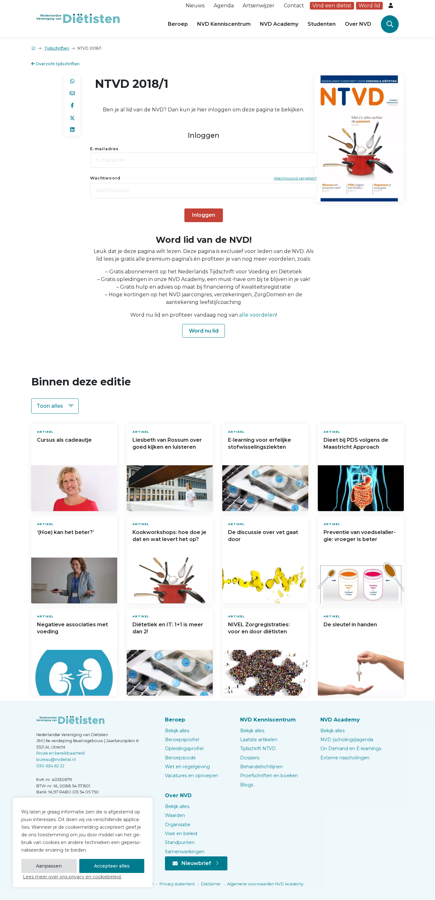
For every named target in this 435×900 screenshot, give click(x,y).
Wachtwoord (105, 178)
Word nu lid (203, 331)
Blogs (246, 785)
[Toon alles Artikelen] (55, 406)
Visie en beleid (181, 833)
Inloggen (203, 215)
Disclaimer (210, 884)
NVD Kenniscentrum (224, 24)
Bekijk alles (177, 731)
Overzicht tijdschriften (57, 63)
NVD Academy (279, 24)
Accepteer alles (112, 866)
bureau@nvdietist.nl (56, 759)
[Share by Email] (72, 94)
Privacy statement (177, 884)
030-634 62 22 (50, 765)
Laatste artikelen (258, 739)
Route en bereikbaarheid (60, 753)
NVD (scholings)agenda (346, 739)
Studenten (322, 24)
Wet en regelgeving (187, 767)
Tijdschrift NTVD (258, 748)
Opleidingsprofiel (184, 748)
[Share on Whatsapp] (72, 81)
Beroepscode (180, 758)
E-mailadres (104, 148)
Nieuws (195, 6)
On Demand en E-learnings (350, 748)
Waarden (175, 815)
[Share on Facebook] (72, 106)
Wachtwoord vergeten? (295, 178)
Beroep (178, 24)
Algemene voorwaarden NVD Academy (264, 884)
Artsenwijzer (259, 6)
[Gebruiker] (391, 6)
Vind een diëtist (332, 6)
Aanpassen (49, 866)
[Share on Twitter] (72, 118)
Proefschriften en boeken (269, 775)
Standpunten (180, 842)
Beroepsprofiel (182, 739)
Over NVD (358, 24)
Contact (294, 6)
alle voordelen (257, 315)
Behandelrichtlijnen (261, 767)
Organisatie (177, 824)
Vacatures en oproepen (191, 775)
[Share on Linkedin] (72, 130)
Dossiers (249, 758)
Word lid (369, 6)
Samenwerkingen (184, 851)
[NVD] (78, 18)
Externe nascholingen (344, 758)
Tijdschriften (56, 48)
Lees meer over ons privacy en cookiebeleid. (72, 877)
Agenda (224, 6)
